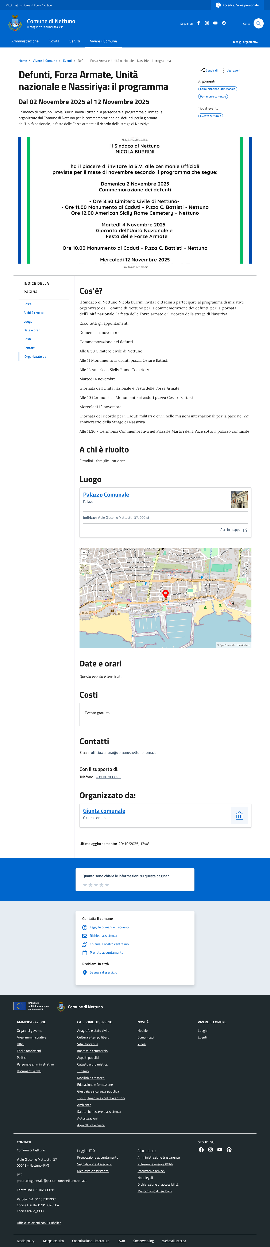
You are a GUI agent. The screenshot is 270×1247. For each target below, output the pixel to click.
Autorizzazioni (87, 1118)
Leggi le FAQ (86, 1150)
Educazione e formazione (95, 1084)
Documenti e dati (29, 1071)
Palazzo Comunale (106, 494)
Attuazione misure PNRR (155, 1164)
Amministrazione (25, 41)
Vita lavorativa (87, 1044)
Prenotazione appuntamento (97, 1157)
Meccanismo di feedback (155, 1191)
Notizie (143, 1030)
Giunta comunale (104, 810)
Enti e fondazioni (29, 1050)
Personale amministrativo (35, 1064)
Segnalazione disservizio (94, 1164)
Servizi (74, 41)
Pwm (121, 1240)
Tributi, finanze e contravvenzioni (101, 1098)
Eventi (67, 60)
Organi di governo (29, 1030)
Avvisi (142, 1044)
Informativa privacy (151, 1170)
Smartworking (143, 1240)
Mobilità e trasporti (91, 1077)
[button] (259, 23)
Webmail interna (174, 1240)
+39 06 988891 (108, 777)
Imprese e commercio (92, 1050)
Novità (54, 41)
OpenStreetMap (228, 645)
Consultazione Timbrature (90, 1240)
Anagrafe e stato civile (93, 1030)
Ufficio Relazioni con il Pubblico (39, 1222)
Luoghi (203, 1030)
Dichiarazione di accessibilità (158, 1184)
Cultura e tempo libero (93, 1037)
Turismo (83, 1071)
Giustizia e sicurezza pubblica (98, 1091)
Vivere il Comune (103, 41)
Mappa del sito (53, 1240)
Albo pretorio (147, 1150)
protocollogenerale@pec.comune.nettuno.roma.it (52, 1180)
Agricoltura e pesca (91, 1125)
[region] (165, 598)
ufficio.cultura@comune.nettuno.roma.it (123, 752)
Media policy (26, 1240)
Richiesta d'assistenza (93, 1170)
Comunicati (146, 1037)
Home (23, 60)
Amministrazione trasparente (159, 1157)
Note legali (145, 1177)
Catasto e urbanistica (92, 1064)
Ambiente (84, 1104)
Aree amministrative (31, 1037)
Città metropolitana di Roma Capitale (29, 5)
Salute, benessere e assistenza (99, 1111)
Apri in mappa (234, 529)
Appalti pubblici (88, 1057)
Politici (22, 1057)
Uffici (20, 1044)
